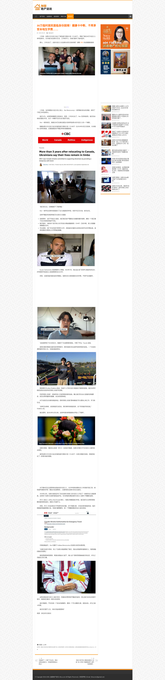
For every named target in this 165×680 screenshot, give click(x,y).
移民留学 (70, 16)
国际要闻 (56, 16)
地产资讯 (42, 16)
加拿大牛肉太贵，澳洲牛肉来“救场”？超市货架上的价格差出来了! (120, 187)
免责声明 (82, 677)
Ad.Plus (67, 107)
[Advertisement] (96, 7)
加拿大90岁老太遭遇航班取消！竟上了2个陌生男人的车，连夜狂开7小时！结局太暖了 (120, 142)
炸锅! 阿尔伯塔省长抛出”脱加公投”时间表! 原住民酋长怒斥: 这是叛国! (120, 160)
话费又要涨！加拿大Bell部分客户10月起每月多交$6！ (120, 179)
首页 (36, 16)
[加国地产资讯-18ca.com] (43, 6)
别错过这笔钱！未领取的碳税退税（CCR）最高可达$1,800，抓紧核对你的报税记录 (120, 169)
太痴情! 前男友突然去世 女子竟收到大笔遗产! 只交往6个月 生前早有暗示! (120, 124)
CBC (81, 42)
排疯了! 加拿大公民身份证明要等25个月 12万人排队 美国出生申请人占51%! (120, 133)
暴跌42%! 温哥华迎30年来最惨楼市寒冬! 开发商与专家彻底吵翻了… (120, 116)
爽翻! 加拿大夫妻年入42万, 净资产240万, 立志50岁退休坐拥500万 (120, 107)
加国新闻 (49, 16)
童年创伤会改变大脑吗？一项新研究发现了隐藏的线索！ (120, 151)
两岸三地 (63, 16)
